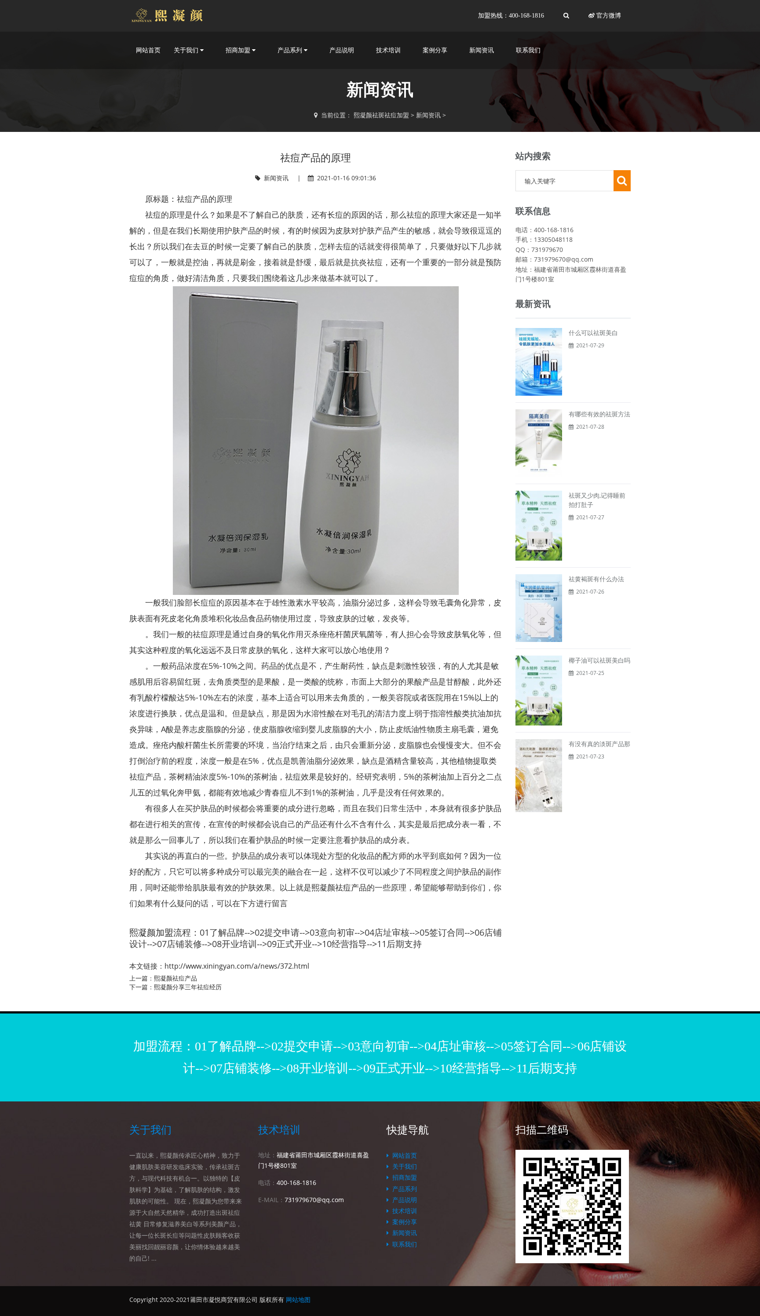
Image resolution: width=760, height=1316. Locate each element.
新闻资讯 (481, 50)
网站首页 (148, 50)
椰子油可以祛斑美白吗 (599, 660)
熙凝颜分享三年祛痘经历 (188, 987)
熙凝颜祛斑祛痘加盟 (381, 115)
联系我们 (528, 50)
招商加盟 (403, 1177)
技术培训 (388, 50)
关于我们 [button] (187, 50)
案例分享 (435, 50)
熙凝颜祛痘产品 (339, 887)
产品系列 (403, 1189)
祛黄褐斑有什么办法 (596, 579)
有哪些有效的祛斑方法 (599, 414)
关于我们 (150, 1130)
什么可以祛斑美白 (593, 332)
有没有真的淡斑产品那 (599, 744)
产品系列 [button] (291, 50)
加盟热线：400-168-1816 (511, 15)
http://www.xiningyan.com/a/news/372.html (236, 966)
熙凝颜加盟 (151, 932)
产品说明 (341, 50)
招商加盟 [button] (239, 50)
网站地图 (298, 1299)
